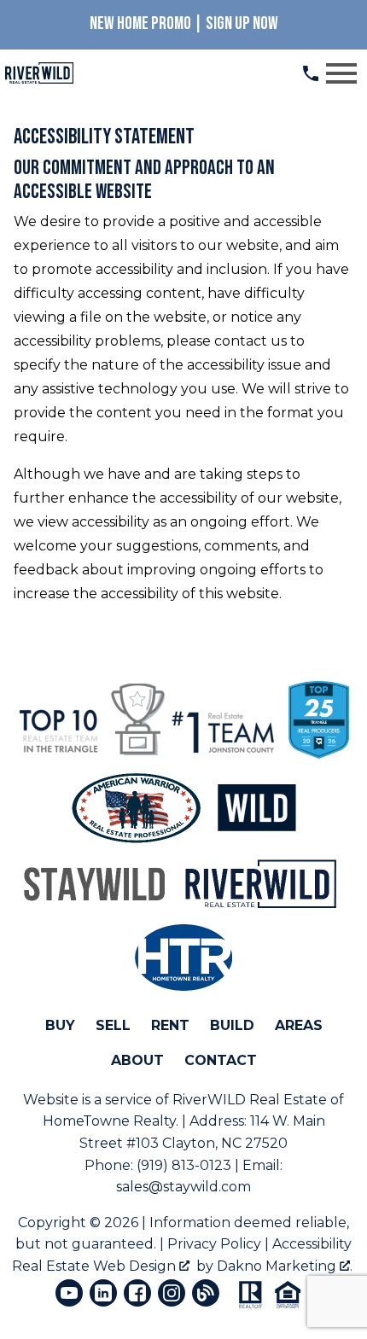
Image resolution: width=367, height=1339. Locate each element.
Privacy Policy (214, 1244)
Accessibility (312, 1244)
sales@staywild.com (183, 1187)
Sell (113, 1025)
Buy (60, 1025)
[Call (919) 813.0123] (310, 73)
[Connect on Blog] (205, 1292)
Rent (170, 1025)
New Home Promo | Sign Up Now (184, 23)
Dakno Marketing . (284, 1266)
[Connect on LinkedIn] (103, 1292)
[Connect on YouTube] (69, 1292)
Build (232, 1025)
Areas (299, 1025)
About (137, 1060)
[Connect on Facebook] (137, 1292)
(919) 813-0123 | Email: (210, 1165)
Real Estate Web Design (95, 1266)
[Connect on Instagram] (171, 1292)
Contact (220, 1060)
